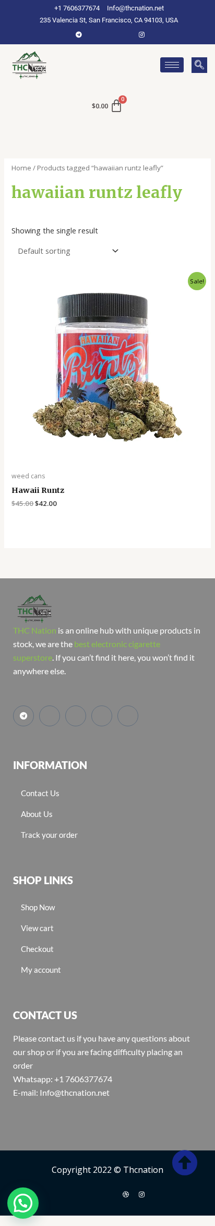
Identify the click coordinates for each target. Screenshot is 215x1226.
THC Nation (34, 630)
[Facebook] (94, 34)
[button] (199, 65)
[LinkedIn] (126, 34)
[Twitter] (110, 34)
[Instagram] (141, 34)
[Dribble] (126, 1194)
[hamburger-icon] (172, 64)
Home (21, 167)
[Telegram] (79, 34)
